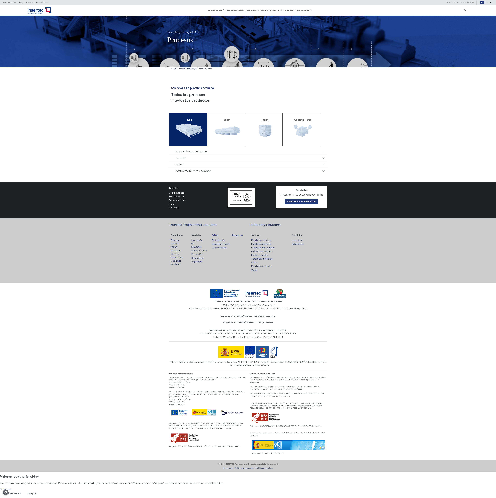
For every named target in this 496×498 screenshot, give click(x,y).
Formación (196, 254)
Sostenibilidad (42, 2)
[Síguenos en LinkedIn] (470, 2)
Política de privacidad (244, 468)
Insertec (174, 69)
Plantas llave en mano (175, 243)
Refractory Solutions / (271, 10)
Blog (21, 2)
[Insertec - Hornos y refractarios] (39, 10)
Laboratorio (298, 244)
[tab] (189, 129)
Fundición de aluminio (262, 247)
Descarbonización (221, 244)
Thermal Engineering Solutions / (241, 10)
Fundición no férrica (261, 266)
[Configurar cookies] (6, 492)
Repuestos (197, 262)
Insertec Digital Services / (297, 10)
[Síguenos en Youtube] (473, 2)
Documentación (9, 2)
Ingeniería (297, 240)
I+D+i (215, 235)
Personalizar (6, 489)
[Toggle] (323, 152)
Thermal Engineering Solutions (191, 69)
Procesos (175, 250)
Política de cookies (264, 468)
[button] (465, 10)
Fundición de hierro (261, 240)
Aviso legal (228, 468)
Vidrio (254, 270)
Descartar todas (12, 493)
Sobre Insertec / (216, 10)
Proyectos (237, 235)
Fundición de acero (261, 244)
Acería (254, 262)
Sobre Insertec (176, 193)
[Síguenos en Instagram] (468, 2)
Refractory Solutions (265, 225)
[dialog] (248, 486)
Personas (29, 2)
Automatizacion (199, 250)
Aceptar (32, 493)
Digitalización (219, 240)
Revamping (197, 258)
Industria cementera (261, 251)
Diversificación (219, 247)
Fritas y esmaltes (260, 255)
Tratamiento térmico (262, 259)
